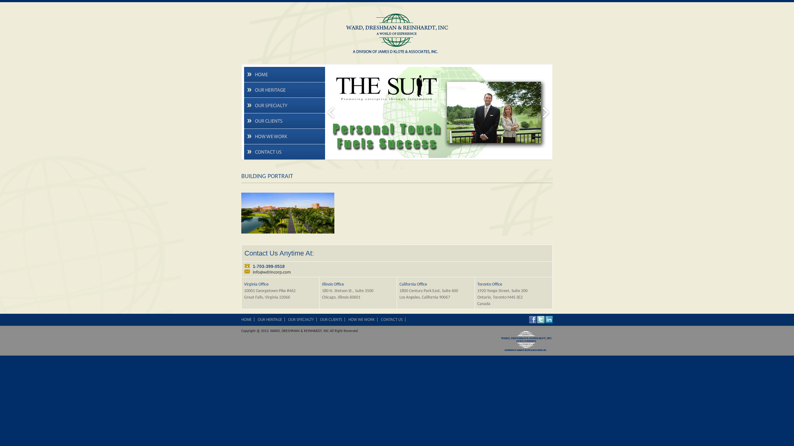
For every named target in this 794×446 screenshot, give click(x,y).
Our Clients (269, 121)
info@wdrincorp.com (272, 272)
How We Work (271, 136)
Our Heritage (270, 90)
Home (261, 74)
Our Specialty (271, 105)
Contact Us (268, 152)
